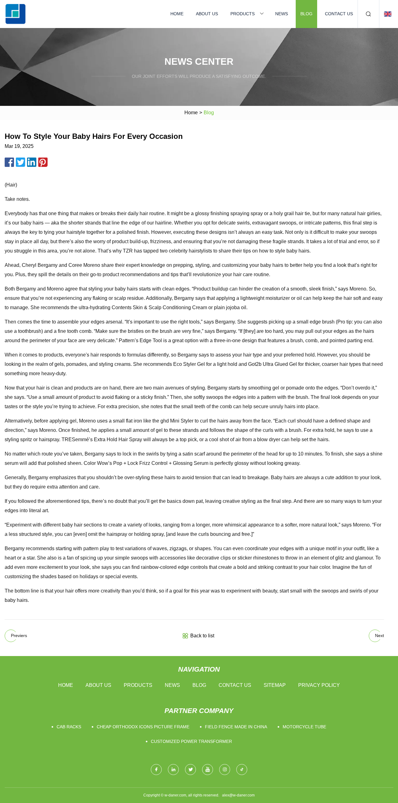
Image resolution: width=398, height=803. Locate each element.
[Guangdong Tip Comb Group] (15, 14)
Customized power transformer (191, 741)
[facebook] (156, 769)
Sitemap (275, 685)
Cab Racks (69, 726)
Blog (306, 13)
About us (207, 13)
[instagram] (224, 769)
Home (176, 13)
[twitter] (190, 769)
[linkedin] (173, 769)
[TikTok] (241, 769)
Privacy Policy (319, 685)
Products (242, 13)
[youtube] (207, 769)
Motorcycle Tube (304, 726)
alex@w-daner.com (238, 795)
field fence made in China (236, 726)
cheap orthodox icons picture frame (143, 726)
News (281, 13)
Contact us (339, 13)
